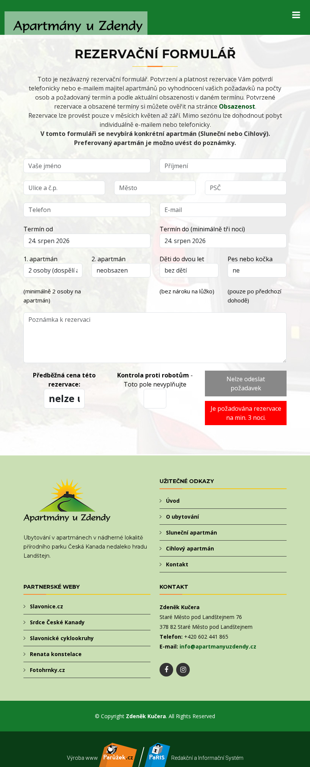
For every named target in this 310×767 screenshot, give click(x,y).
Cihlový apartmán (190, 548)
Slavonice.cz (46, 606)
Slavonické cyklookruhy (62, 638)
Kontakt (177, 564)
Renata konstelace (56, 654)
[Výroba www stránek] (118, 763)
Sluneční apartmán (191, 532)
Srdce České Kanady (57, 622)
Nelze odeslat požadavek (245, 383)
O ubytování (182, 516)
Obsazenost (237, 106)
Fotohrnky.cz (47, 669)
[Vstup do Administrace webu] (157, 763)
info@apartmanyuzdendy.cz (218, 646)
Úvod (173, 500)
